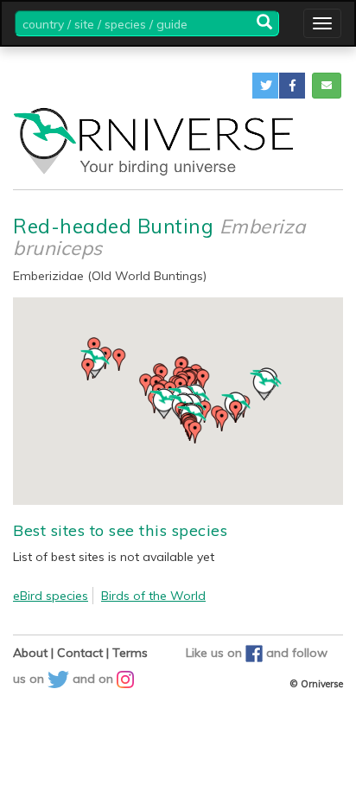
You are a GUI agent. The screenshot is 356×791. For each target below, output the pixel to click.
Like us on (215, 652)
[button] (265, 86)
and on (95, 678)
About (30, 652)
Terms (130, 652)
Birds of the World (153, 595)
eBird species (50, 595)
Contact (80, 652)
